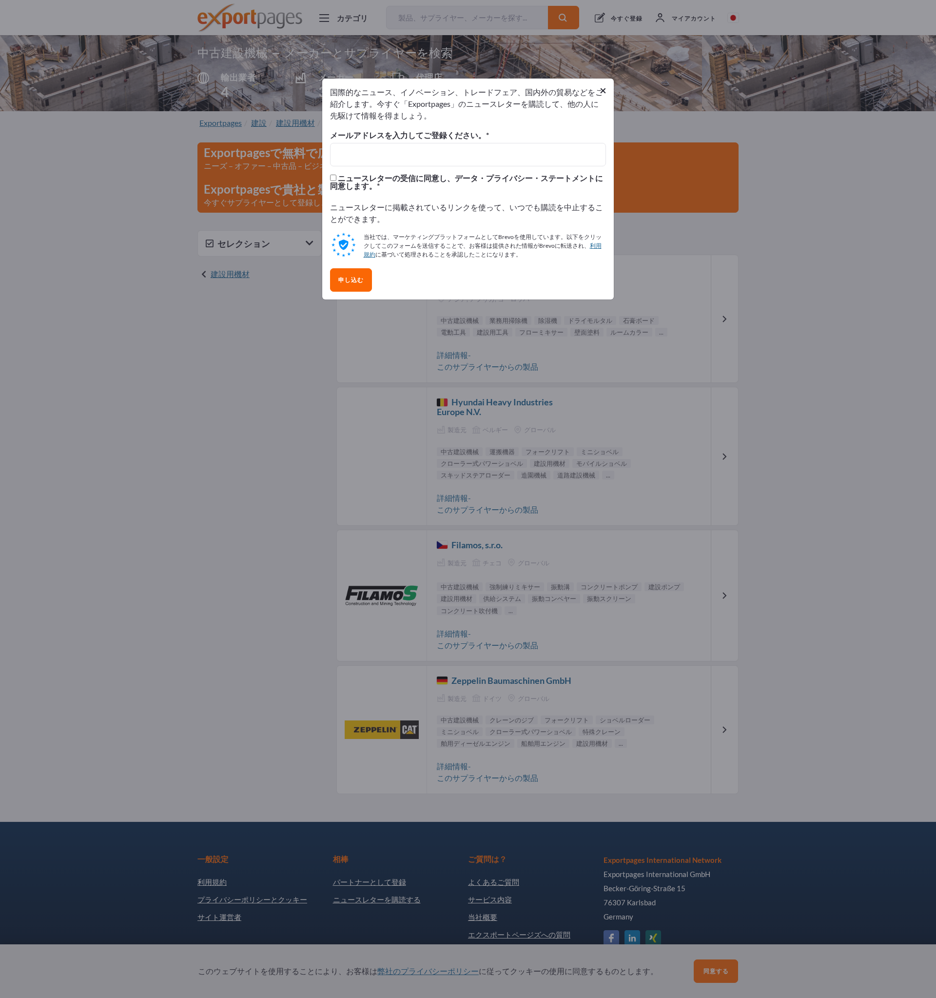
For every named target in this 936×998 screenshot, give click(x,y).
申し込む (351, 280)
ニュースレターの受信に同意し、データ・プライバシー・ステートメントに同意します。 (466, 182)
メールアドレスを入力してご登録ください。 (408, 135)
